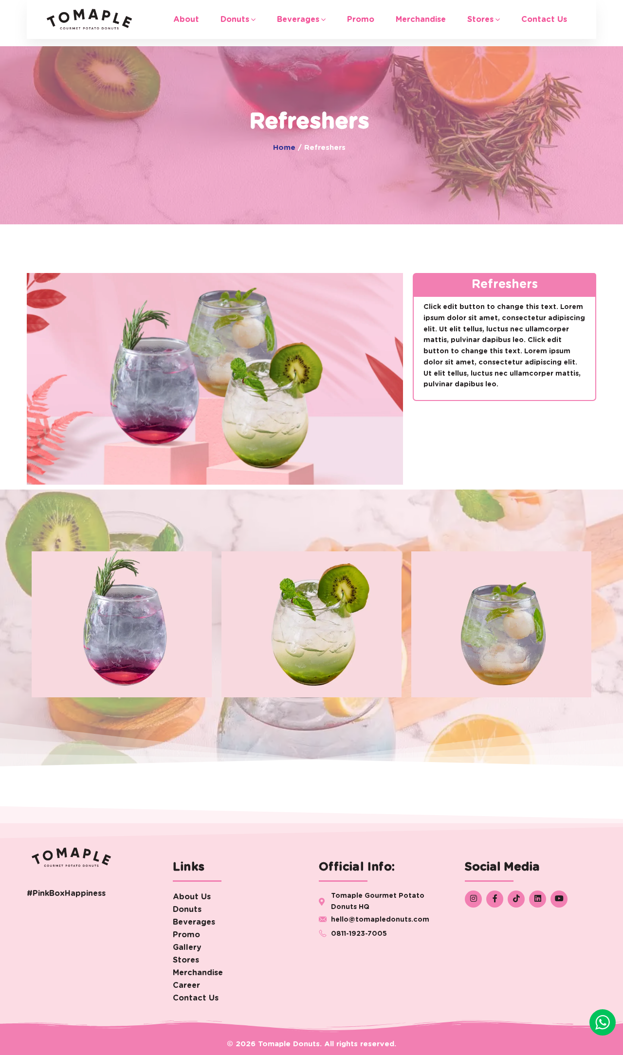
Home (284, 147)
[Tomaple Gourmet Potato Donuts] (89, 19)
